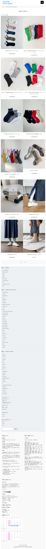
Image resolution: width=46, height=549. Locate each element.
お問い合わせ (5, 409)
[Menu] (42, 2)
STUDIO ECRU (5, 321)
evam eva (4, 300)
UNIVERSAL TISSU (5, 314)
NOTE (3, 416)
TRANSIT (4, 374)
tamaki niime (5, 319)
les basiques (4, 376)
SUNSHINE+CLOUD (5, 292)
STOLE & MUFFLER (5, 280)
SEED (3, 344)
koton (3, 366)
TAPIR (3, 330)
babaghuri (4, 386)
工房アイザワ (5, 333)
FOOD (3, 285)
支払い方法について (6, 397)
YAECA (4, 360)
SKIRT (3, 275)
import (4, 347)
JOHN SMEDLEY (5, 371)
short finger (4, 337)
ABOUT (4, 414)
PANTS (3, 273)
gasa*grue (4, 355)
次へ (24, 262)
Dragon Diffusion (5, 326)
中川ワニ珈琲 (5, 393)
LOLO (3, 362)
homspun (4, 359)
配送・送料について (6, 398)
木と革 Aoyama (5, 325)
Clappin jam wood (5, 342)
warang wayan (5, 306)
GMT (3, 369)
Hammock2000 (5, 323)
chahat (4, 318)
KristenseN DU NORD (6, 378)
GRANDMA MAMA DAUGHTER (7, 385)
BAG (3, 282)
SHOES (4, 277)
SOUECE (4, 379)
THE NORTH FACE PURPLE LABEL (8, 311)
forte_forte (4, 381)
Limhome (4, 345)
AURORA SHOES (5, 295)
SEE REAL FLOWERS (6, 328)
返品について (5, 400)
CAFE (3, 425)
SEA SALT (4, 294)
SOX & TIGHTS (5, 278)
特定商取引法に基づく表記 (7, 402)
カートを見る (5, 407)
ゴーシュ (4, 357)
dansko (4, 307)
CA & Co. (4, 335)
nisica (3, 340)
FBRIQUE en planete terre (6, 304)
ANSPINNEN (4, 299)
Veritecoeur (4, 302)
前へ (21, 262)
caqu (3, 297)
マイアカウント (5, 405)
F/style (3, 309)
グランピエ (4, 338)
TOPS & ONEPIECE (5, 270)
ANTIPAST (4, 364)
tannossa (4, 390)
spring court (4, 367)
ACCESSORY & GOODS (6, 284)
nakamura (4, 316)
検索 (15, 428)
